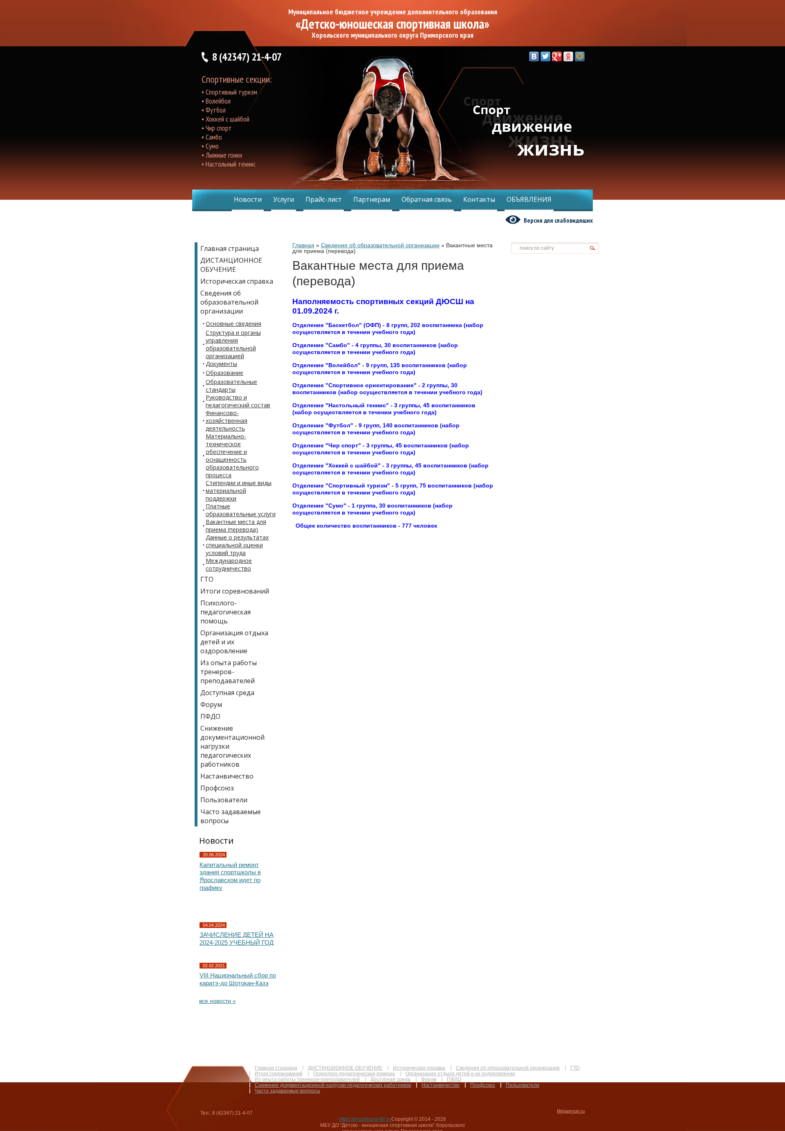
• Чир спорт (217, 128)
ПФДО (454, 1079)
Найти (592, 248)
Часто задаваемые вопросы (287, 1091)
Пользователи (522, 1085)
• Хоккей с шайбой (225, 119)
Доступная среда (390, 1079)
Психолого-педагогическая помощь (354, 1074)
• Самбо (212, 137)
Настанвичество (441, 1085)
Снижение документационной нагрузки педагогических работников (333, 1085)
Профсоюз (482, 1085)
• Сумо (210, 146)
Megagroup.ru (571, 1110)
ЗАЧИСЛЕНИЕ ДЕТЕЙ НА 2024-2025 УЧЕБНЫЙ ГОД (237, 938)
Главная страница (276, 1068)
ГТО (574, 1068)
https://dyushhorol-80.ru (365, 1119)
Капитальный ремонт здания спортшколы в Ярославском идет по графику (230, 876)
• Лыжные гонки (222, 155)
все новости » (217, 1001)
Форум (428, 1079)
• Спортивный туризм (229, 92)
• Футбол (214, 110)
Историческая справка (419, 1068)
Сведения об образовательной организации (508, 1068)
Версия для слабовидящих (558, 220)
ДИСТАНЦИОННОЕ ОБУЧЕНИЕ (345, 1068)
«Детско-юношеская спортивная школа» (392, 23)
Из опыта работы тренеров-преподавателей (307, 1079)
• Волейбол (216, 101)
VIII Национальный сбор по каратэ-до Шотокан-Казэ (238, 979)
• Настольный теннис (229, 164)
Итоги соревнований (279, 1074)
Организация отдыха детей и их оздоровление (460, 1074)
